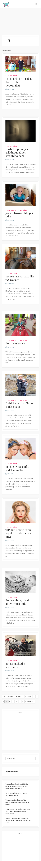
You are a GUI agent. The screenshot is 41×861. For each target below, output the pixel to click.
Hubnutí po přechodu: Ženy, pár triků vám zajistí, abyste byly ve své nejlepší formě (17, 811)
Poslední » (30, 701)
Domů (4, 50)
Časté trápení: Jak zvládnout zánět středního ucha (16, 152)
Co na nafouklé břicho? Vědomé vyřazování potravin (16, 794)
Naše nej (9, 210)
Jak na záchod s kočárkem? (15, 665)
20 (16, 701)
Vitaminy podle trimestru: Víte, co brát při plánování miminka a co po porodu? (17, 802)
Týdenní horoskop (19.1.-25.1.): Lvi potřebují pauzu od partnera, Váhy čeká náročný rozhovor (16, 786)
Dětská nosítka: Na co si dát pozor (19, 404)
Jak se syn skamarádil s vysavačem (20, 278)
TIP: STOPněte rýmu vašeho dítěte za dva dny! (18, 533)
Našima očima (12, 76)
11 (10, 701)
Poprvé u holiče (15, 343)
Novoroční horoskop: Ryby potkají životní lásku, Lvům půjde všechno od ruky (18, 821)
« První (28, 696)
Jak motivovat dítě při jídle (19, 214)
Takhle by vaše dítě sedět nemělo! (17, 468)
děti (9, 50)
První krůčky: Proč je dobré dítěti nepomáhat (18, 82)
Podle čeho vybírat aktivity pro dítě (17, 601)
